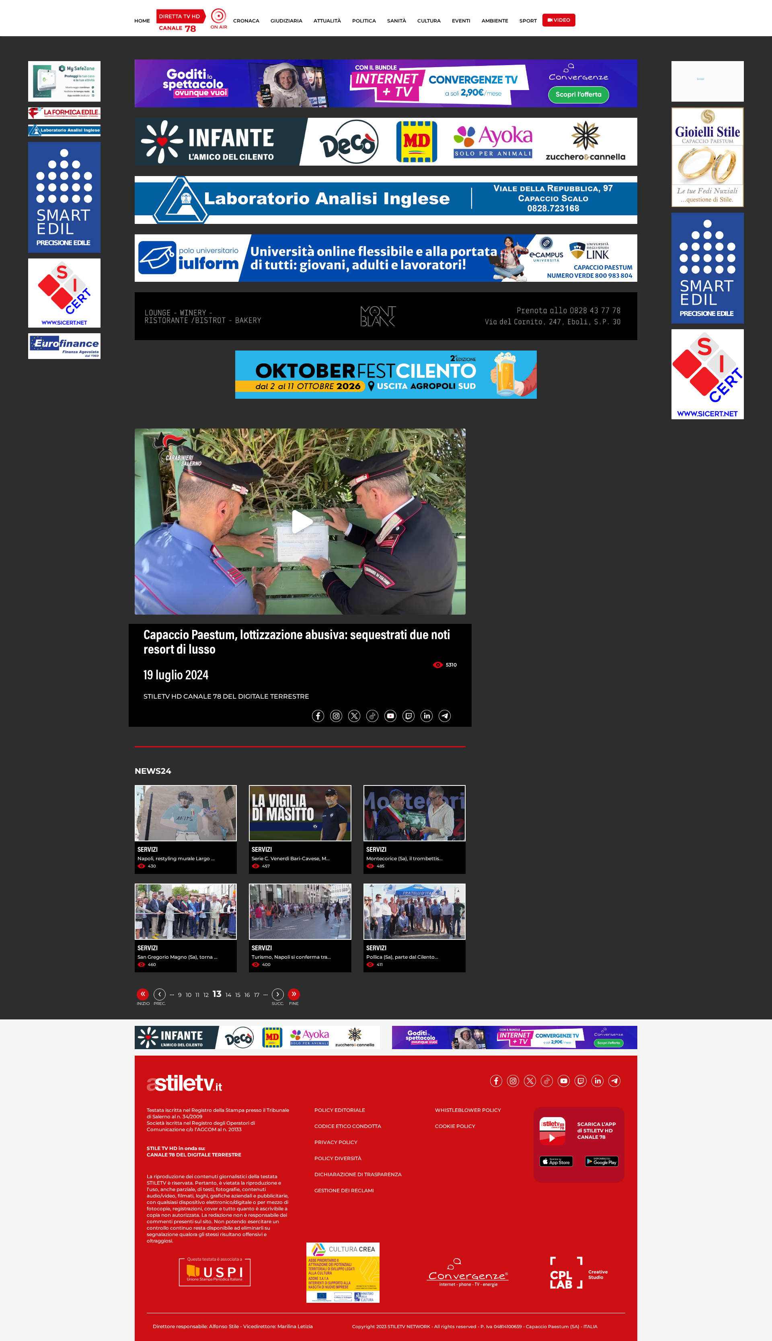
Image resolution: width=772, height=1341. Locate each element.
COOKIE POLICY (455, 1126)
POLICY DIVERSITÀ (337, 1158)
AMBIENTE (495, 21)
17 (256, 995)
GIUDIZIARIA (286, 21)
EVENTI (461, 21)
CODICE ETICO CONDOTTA (347, 1126)
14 (228, 995)
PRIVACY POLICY (335, 1142)
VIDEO (561, 20)
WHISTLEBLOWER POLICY (468, 1110)
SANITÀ (396, 21)
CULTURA (429, 21)
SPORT (528, 21)
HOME (142, 21)
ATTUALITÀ (327, 21)
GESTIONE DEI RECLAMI (344, 1190)
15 (237, 995)
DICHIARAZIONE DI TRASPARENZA (358, 1174)
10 (188, 995)
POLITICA (364, 21)
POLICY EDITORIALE (339, 1110)
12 (206, 995)
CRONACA (246, 21)
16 (247, 995)
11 (197, 995)
